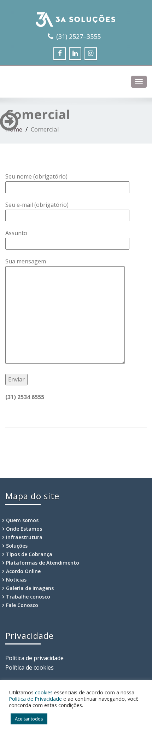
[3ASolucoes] (76, 18)
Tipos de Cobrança (29, 554)
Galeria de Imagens (30, 588)
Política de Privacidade (35, 698)
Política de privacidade (34, 658)
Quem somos (22, 520)
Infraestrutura (24, 537)
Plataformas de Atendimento (42, 562)
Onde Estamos (24, 528)
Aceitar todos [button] (29, 719)
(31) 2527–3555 (78, 36)
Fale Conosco (22, 605)
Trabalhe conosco (28, 596)
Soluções (17, 545)
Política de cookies (29, 667)
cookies (44, 692)
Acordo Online (23, 571)
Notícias (16, 579)
